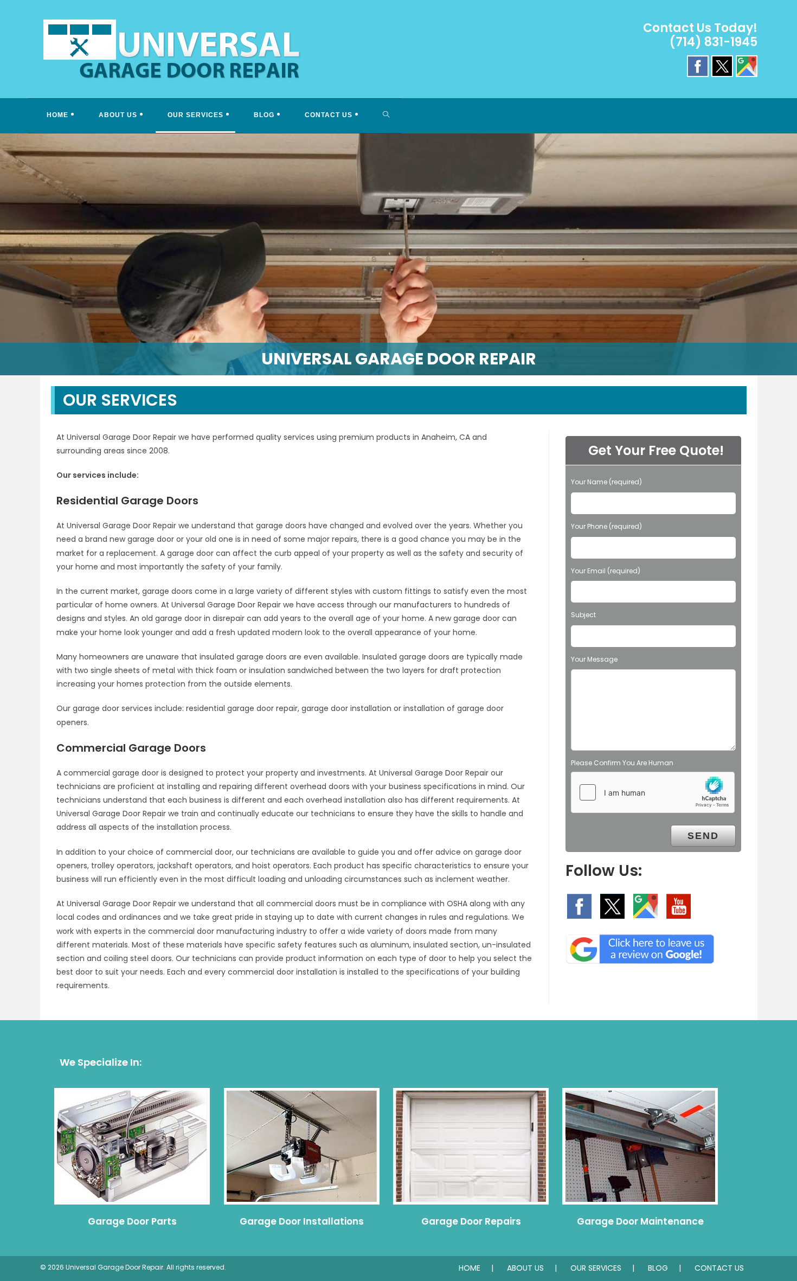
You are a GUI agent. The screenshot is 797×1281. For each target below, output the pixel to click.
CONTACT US (719, 1268)
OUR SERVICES (595, 1268)
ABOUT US (525, 1268)
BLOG (658, 1268)
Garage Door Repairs (471, 1221)
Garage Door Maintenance (640, 1221)
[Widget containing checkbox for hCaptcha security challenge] (653, 792)
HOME (469, 1268)
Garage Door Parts (132, 1221)
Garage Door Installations (302, 1221)
